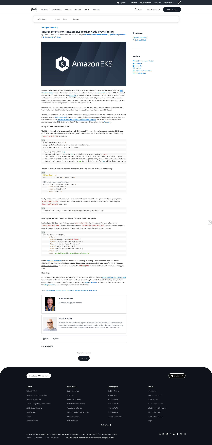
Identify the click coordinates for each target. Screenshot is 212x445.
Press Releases (32, 421)
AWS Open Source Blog (49, 27)
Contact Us (152, 391)
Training (70, 395)
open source (93, 290)
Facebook (138, 63)
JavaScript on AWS (115, 416)
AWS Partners (72, 421)
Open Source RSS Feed (143, 71)
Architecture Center (74, 408)
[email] (185, 434)
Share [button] (58, 37)
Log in (83, 358)
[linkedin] (167, 434)
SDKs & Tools (113, 395)
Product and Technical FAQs (78, 412)
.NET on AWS (113, 399)
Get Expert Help (154, 412)
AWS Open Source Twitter (144, 61)
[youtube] (177, 434)
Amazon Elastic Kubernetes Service (68, 290)
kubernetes (84, 290)
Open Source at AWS (140, 37)
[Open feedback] (210, 222)
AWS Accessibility (155, 416)
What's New (31, 412)
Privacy (28, 437)
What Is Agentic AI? (33, 399)
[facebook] (163, 434)
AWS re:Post (153, 399)
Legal (150, 421)
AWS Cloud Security (34, 408)
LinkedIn (138, 66)
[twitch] (174, 434)
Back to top (105, 425)
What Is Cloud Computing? (36, 395)
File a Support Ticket (156, 395)
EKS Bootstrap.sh (61, 117)
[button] (56, 9)
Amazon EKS (100, 93)
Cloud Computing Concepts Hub (39, 404)
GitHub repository (91, 282)
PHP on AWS (113, 412)
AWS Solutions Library (76, 404)
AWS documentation (54, 261)
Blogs (28, 416)
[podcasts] (181, 434)
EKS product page (50, 285)
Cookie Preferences (52, 437)
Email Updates (140, 73)
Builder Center (113, 391)
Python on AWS (114, 404)
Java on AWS (113, 408)
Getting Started (73, 391)
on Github (72, 95)
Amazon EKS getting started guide (114, 277)
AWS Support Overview (157, 408)
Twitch (138, 68)
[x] (160, 434)
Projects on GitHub (139, 40)
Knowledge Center (155, 404)
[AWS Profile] (179, 2)
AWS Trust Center (74, 399)
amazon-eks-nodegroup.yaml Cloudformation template (77, 119)
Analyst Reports (73, 416)
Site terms (38, 437)
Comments (49, 37)
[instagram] (170, 434)
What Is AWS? (31, 391)
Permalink (122, 35)
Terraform (107, 122)
